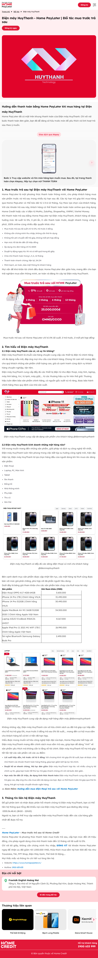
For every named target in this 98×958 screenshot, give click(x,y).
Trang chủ (6, 12)
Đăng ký (84, 5)
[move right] (93, 919)
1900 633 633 (17, 867)
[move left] (4, 919)
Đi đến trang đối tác (48, 895)
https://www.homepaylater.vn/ (27, 863)
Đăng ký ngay (11, 28)
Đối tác (16, 12)
